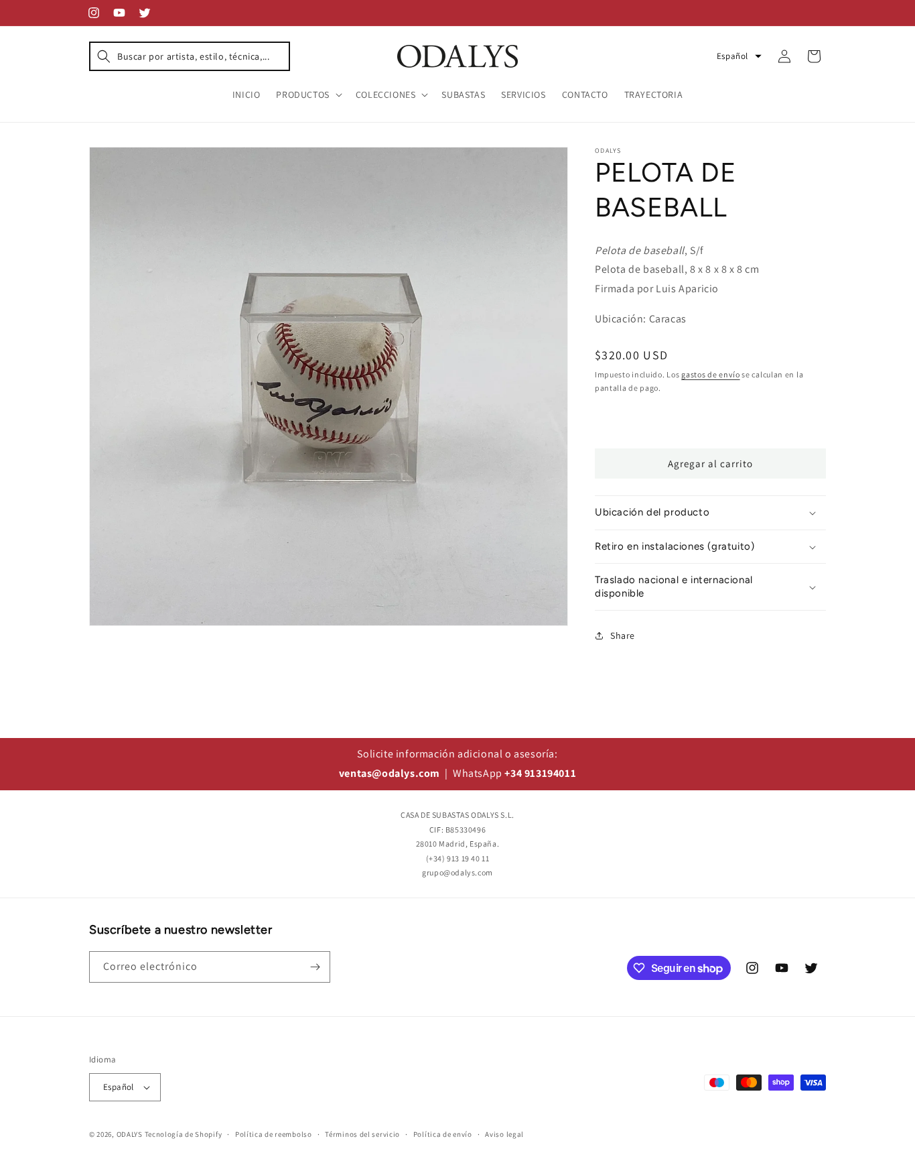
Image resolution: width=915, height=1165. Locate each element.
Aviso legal (504, 1134)
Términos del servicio (362, 1134)
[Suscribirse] (315, 967)
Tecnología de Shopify (183, 1134)
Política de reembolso (273, 1134)
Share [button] (622, 635)
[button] (189, 56)
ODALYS (130, 1134)
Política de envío (442, 1134)
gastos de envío (710, 374)
